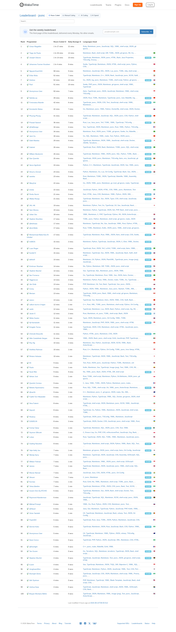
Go (132, 53)
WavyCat (32, 183)
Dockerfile (115, 109)
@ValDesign (34, 127)
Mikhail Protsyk (35, 504)
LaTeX (108, 248)
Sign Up (137, 5)
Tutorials (68, 623)
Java (93, 122)
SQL (112, 46)
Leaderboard (28, 15)
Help (153, 623)
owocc (31, 300)
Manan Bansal (34, 473)
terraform (111, 551)
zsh (132, 363)
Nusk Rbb (33, 372)
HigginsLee (33, 280)
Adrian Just (33, 376)
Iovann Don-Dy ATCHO (38, 491)
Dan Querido (34, 158)
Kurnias (32, 482)
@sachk (32, 392)
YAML (117, 46)
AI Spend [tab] (95, 15)
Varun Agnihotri (35, 165)
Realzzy (32, 417)
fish (113, 210)
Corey (31, 289)
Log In (150, 5)
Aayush (32, 410)
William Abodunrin (36, 154)
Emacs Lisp (89, 432)
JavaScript (105, 46)
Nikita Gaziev (34, 318)
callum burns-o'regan (37, 305)
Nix (102, 223)
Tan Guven (33, 551)
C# (115, 205)
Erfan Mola (33, 75)
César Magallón (35, 46)
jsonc (41, 15)
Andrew (32, 80)
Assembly (132, 176)
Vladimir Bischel (35, 271)
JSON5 (85, 143)
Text (108, 102)
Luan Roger (33, 248)
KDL (102, 71)
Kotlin (104, 228)
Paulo (31, 367)
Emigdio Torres (35, 327)
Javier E (32, 314)
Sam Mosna (33, 210)
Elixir (125, 242)
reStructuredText (112, 432)
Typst (112, 199)
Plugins (118, 5)
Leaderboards (96, 5)
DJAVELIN (33, 421)
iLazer (31, 565)
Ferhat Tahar (34, 428)
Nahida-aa (33, 98)
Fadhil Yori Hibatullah (37, 397)
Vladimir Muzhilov (36, 219)
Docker (137, 109)
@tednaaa (33, 224)
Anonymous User (35, 91)
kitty (126, 71)
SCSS (131, 75)
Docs (127, 5)
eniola (31, 190)
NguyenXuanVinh (36, 71)
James (31, 466)
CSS (84, 66)
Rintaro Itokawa (35, 356)
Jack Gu (32, 136)
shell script (124, 46)
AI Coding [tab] (84, 15)
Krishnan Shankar (36, 266)
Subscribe (145, 32)
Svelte (85, 64)
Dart (84, 194)
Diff (107, 53)
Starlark (121, 289)
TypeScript (87, 57)
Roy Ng (32, 343)
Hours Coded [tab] (55, 15)
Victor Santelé (34, 513)
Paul (31, 84)
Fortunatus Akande (36, 102)
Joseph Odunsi (35, 58)
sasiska (32, 176)
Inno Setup (130, 349)
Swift (136, 75)
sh (97, 313)
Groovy (93, 60)
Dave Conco (34, 540)
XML (129, 194)
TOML (111, 53)
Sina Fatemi (33, 403)
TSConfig (86, 60)
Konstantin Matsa (36, 109)
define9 (32, 260)
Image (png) (133, 259)
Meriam (32, 293)
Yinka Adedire (34, 486)
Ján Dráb (32, 284)
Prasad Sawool (35, 122)
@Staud (32, 509)
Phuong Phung (35, 116)
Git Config (109, 172)
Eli (30, 363)
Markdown (92, 46)
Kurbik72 (32, 253)
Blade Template (116, 580)
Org (130, 432)
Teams (108, 5)
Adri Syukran (34, 580)
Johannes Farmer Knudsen (39, 64)
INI (129, 53)
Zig (131, 309)
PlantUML (110, 259)
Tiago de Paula (35, 53)
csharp (120, 513)
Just (122, 98)
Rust (90, 98)
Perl (136, 569)
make (107, 136)
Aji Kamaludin (34, 322)
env (125, 158)
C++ (102, 75)
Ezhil (114, 338)
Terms (39, 623)
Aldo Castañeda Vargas (38, 338)
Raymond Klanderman (37, 497)
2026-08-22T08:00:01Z (99, 603)
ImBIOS (32, 242)
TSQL (112, 564)
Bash (94, 53)
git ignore (123, 53)
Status (147, 623)
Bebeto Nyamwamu (36, 388)
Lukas (31, 437)
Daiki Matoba (34, 140)
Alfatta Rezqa (34, 199)
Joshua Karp (34, 587)
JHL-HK (32, 205)
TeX (102, 122)
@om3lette (33, 228)
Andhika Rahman (35, 349)
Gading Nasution (35, 444)
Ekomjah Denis (35, 574)
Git (97, 284)
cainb (31, 309)
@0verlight (33, 547)
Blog (60, 623)
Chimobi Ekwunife (36, 334)
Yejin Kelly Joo (34, 450)
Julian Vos (33, 214)
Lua (111, 71)
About (54, 623)
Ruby (85, 46)
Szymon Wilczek (35, 432)
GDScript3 (131, 455)
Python (134, 64)
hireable (148, 57)
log (93, 80)
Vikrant (32, 477)
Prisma (136, 574)
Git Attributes (122, 376)
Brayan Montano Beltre (38, 594)
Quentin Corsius (35, 383)
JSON (131, 46)
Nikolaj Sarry (34, 455)
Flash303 (32, 520)
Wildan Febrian (35, 462)
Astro (85, 91)
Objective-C (123, 564)
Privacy (47, 623)
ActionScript (131, 214)
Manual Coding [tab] (70, 15)
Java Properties (127, 57)
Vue (84, 127)
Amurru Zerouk (35, 172)
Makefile (128, 98)
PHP (90, 84)
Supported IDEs (123, 623)
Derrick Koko (34, 527)
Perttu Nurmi (34, 194)
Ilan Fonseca (34, 275)
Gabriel (32, 147)
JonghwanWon (35, 569)
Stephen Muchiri (35, 558)
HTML (113, 57)
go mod (113, 183)
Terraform (93, 143)
